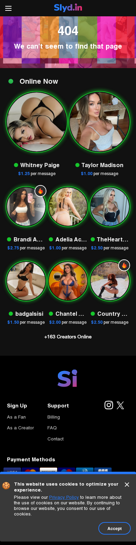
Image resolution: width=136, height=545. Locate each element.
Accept (114, 528)
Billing (53, 417)
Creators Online (68, 336)
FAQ (52, 427)
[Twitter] (120, 405)
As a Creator (20, 427)
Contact (55, 438)
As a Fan (16, 417)
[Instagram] (108, 405)
